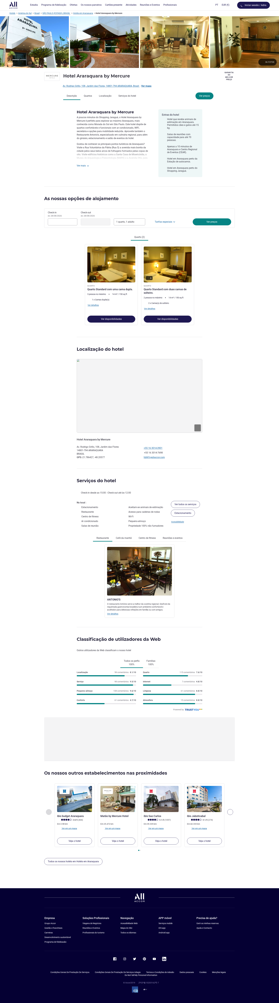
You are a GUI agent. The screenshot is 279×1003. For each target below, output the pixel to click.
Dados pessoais (187, 972)
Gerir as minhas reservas (207, 923)
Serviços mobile (165, 923)
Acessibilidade (177, 522)
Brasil (37, 13)
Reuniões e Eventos (91, 928)
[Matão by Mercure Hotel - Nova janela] (117, 799)
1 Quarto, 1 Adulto (125, 221)
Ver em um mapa (69, 828)
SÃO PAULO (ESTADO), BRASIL (56, 13)
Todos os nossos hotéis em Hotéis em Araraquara (73, 861)
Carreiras (48, 932)
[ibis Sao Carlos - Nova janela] (161, 799)
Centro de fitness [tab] (147, 538)
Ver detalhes (112, 614)
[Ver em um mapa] (139, 396)
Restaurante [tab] (102, 538)
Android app (164, 932)
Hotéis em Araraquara (83, 13)
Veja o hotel (75, 841)
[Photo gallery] (139, 42)
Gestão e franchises (53, 928)
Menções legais (219, 972)
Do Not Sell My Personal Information (141, 975)
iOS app (162, 928)
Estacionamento (183, 513)
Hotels (12, 13)
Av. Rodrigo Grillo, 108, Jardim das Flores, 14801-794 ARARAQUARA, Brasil (101, 86)
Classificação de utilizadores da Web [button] (119, 639)
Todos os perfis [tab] (132, 663)
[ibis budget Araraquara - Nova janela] (74, 799)
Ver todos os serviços (185, 504)
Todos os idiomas (128, 932)
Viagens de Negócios (92, 923)
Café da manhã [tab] (124, 538)
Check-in (55, 214)
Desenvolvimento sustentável (57, 937)
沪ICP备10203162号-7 (148, 983)
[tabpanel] (139, 284)
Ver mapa (146, 86)
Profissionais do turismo (93, 932)
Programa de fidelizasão (55, 942)
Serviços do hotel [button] (96, 480)
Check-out (88, 214)
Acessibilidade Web (129, 923)
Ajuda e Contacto (204, 928)
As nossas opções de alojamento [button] (81, 198)
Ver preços (204, 95)
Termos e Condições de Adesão (160, 972)
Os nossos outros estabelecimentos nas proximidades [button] (105, 773)
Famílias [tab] (150, 663)
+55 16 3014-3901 (153, 448)
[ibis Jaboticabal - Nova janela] (204, 799)
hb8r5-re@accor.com (154, 457)
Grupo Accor (50, 923)
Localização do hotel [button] (100, 349)
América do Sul (25, 13)
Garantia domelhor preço (229, 76)
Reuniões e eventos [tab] (173, 538)
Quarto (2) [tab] (139, 237)
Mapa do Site (126, 928)
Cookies (202, 972)
